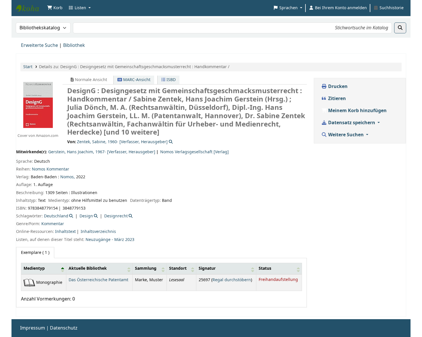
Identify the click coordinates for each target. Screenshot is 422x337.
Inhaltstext (65, 232)
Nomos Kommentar (50, 169)
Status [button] (265, 268)
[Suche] (400, 27)
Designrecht (116, 216)
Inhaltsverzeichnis (98, 232)
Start (27, 67)
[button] (55, 8)
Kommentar (52, 224)
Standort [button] (178, 268)
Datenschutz (64, 328)
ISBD (170, 80)
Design (86, 216)
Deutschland (56, 216)
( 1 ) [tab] (35, 253)
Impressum (32, 328)
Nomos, (68, 177)
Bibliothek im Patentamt (30, 8)
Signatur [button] (207, 268)
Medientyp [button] (34, 268)
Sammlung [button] (145, 268)
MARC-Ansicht (136, 80)
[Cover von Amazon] (38, 104)
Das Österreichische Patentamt (98, 280)
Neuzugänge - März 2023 (110, 240)
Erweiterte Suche (39, 45)
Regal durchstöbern (231, 280)
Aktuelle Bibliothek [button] (88, 268)
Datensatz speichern (351, 122)
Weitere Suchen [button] (346, 134)
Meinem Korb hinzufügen (357, 110)
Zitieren (336, 98)
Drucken (337, 86)
